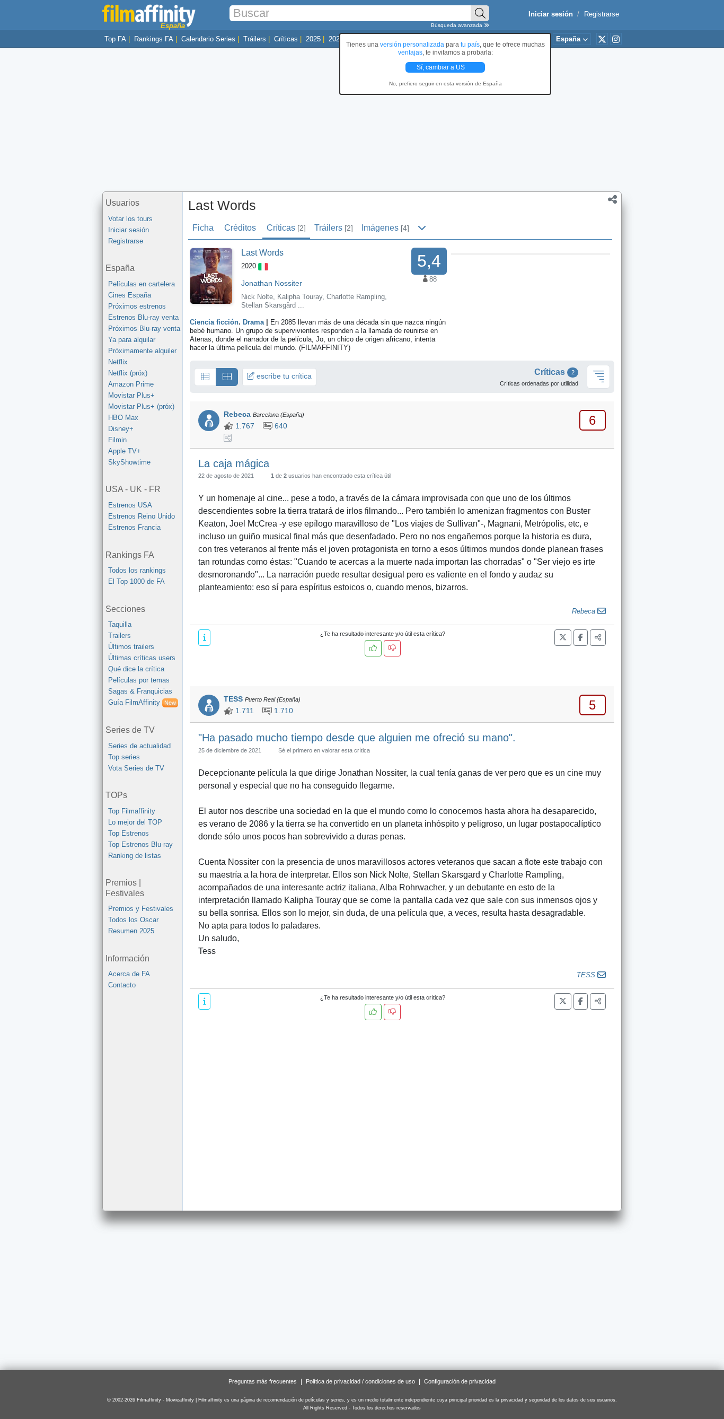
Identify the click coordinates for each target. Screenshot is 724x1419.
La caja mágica (233, 463)
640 (279, 426)
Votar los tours (130, 219)
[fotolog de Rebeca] (228, 438)
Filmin (117, 440)
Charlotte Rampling (355, 297)
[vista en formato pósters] (227, 377)
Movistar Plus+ (131, 395)
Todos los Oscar (133, 920)
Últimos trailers (131, 647)
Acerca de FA (129, 974)
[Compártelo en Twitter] (562, 637)
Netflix (118, 362)
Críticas (286, 39)
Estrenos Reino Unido (141, 516)
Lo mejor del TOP (135, 822)
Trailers (119, 636)
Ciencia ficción (214, 322)
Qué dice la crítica (136, 669)
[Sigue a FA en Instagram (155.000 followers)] (616, 39)
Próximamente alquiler (142, 351)
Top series (124, 757)
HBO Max (123, 418)
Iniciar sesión (128, 230)
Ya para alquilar (131, 340)
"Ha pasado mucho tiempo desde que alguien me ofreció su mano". (357, 737)
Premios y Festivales (140, 909)
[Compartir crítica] (598, 637)
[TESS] (208, 705)
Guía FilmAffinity (142, 702)
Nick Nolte (257, 297)
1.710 (282, 710)
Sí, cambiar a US (441, 67)
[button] (612, 200)
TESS (233, 699)
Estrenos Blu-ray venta (143, 317)
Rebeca (237, 414)
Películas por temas (139, 680)
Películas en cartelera (141, 284)
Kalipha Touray (299, 297)
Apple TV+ (124, 451)
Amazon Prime (131, 384)
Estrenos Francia (134, 527)
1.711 (243, 710)
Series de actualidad (139, 746)
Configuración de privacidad (460, 1381)
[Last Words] (211, 275)
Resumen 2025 (131, 931)
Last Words (222, 205)
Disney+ (121, 429)
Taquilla (119, 624)
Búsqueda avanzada (457, 25)
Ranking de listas (134, 856)
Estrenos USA (130, 505)
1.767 (243, 426)
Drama (253, 322)
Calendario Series (208, 39)
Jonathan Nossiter (271, 283)
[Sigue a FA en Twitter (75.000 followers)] (602, 39)
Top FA (115, 39)
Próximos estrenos (137, 306)
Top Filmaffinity (131, 811)
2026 (336, 39)
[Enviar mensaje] (601, 611)
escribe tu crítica (283, 376)
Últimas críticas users (141, 658)
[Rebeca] (208, 420)
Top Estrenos (128, 833)
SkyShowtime (129, 462)
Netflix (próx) (127, 373)
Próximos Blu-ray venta (144, 328)
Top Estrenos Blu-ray (140, 844)
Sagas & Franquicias (140, 691)
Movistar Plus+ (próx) (141, 406)
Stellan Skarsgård (268, 305)
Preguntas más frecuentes (262, 1381)
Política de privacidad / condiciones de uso (360, 1381)
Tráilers (254, 39)
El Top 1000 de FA (136, 581)
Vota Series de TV (136, 768)
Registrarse (601, 14)
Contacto (122, 985)
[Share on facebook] (580, 637)
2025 (313, 39)
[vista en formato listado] (205, 377)
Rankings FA (153, 39)
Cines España (129, 295)
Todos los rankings (137, 570)
